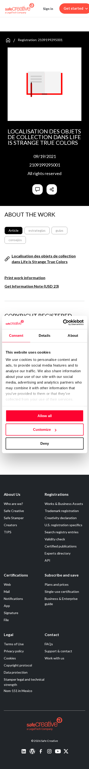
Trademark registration (62, 511)
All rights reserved (44, 173)
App (7, 606)
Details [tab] (44, 335)
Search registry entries (62, 532)
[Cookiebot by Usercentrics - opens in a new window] (63, 322)
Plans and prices (57, 584)
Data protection (16, 672)
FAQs (49, 644)
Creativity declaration (61, 518)
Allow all (44, 416)
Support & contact (58, 651)
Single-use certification (62, 592)
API (47, 560)
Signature (11, 613)
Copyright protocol (18, 665)
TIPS (7, 532)
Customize (42, 429)
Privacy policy (14, 651)
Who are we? (13, 504)
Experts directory (57, 553)
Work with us (54, 658)
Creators (10, 525)
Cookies (10, 658)
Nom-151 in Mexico (18, 691)
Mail (7, 592)
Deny (44, 443)
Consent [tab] (16, 335)
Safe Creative (14, 511)
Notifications (13, 599)
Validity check (55, 539)
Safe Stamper (14, 518)
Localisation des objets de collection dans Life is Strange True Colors (44, 259)
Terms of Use (14, 644)
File (6, 620)
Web (7, 584)
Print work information (25, 277)
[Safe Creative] (19, 8)
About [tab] (73, 335)
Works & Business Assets (64, 504)
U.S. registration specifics (63, 525)
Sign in (48, 9)
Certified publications (61, 546)
